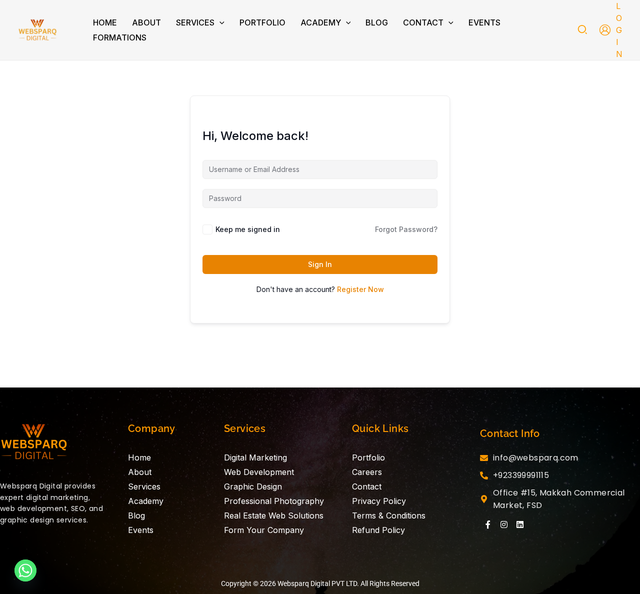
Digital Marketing (255, 457)
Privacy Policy (379, 501)
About (140, 472)
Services (144, 487)
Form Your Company (264, 530)
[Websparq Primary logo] (34, 445)
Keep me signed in (248, 229)
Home (139, 457)
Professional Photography (274, 501)
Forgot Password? (406, 229)
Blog (136, 515)
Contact (367, 487)
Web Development (259, 472)
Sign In (320, 264)
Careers (367, 472)
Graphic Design (253, 487)
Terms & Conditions (389, 515)
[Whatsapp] (25, 571)
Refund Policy (378, 530)
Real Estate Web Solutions (274, 515)
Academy (146, 501)
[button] (219, 22)
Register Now (360, 289)
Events (141, 530)
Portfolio (368, 457)
